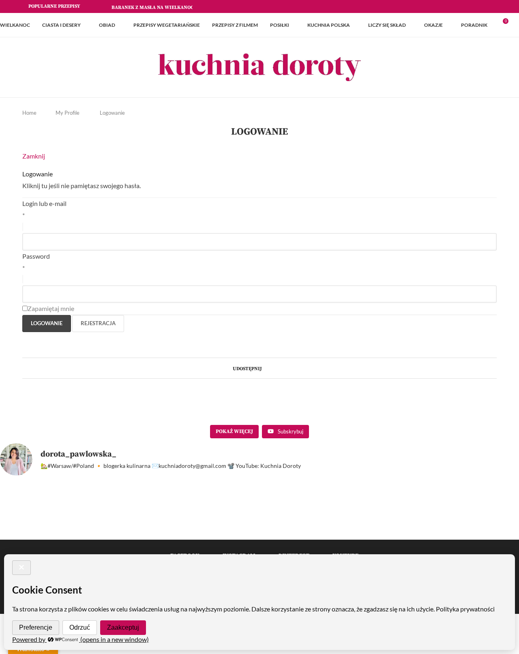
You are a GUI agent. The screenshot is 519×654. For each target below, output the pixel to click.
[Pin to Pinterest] (273, 368)
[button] (93, 6)
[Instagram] (476, 6)
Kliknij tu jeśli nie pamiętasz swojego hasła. (81, 185)
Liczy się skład (387, 25)
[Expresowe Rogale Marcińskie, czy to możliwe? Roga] (357, 532)
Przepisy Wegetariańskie (166, 25)
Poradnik (474, 25)
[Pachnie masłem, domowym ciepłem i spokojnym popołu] (30, 532)
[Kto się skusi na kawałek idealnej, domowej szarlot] (488, 532)
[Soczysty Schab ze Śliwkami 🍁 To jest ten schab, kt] (226, 532)
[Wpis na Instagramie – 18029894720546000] (161, 532)
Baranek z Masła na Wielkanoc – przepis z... (169, 7)
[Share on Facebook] (265, 368)
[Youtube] (495, 6)
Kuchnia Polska (328, 25)
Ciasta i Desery (61, 25)
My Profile (67, 112)
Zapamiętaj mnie (51, 308)
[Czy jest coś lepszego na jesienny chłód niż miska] (423, 532)
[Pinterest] (485, 6)
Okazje (433, 25)
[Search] (515, 25)
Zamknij (33, 156)
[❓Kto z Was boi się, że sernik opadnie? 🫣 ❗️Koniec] (96, 532)
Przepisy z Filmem (235, 25)
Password (36, 256)
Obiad (107, 25)
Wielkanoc (15, 25)
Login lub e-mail (44, 203)
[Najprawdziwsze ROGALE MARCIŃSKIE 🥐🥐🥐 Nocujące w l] (292, 532)
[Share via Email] (281, 368)
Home (29, 112)
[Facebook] (467, 6)
